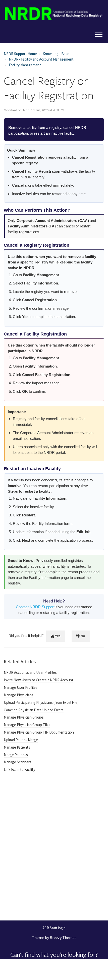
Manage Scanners (17, 762)
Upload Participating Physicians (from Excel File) (41, 702)
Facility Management (25, 65)
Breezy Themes (63, 937)
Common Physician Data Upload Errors (34, 710)
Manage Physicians (18, 695)
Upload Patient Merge (21, 739)
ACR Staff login (54, 928)
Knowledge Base (56, 53)
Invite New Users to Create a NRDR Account (38, 680)
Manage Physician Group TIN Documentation (39, 732)
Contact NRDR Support (35, 607)
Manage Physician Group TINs (27, 724)
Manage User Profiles (20, 687)
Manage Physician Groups (24, 717)
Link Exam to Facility (19, 769)
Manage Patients (17, 747)
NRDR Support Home (20, 53)
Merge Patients (16, 754)
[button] (98, 33)
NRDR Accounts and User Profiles (30, 672)
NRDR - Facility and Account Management (41, 59)
